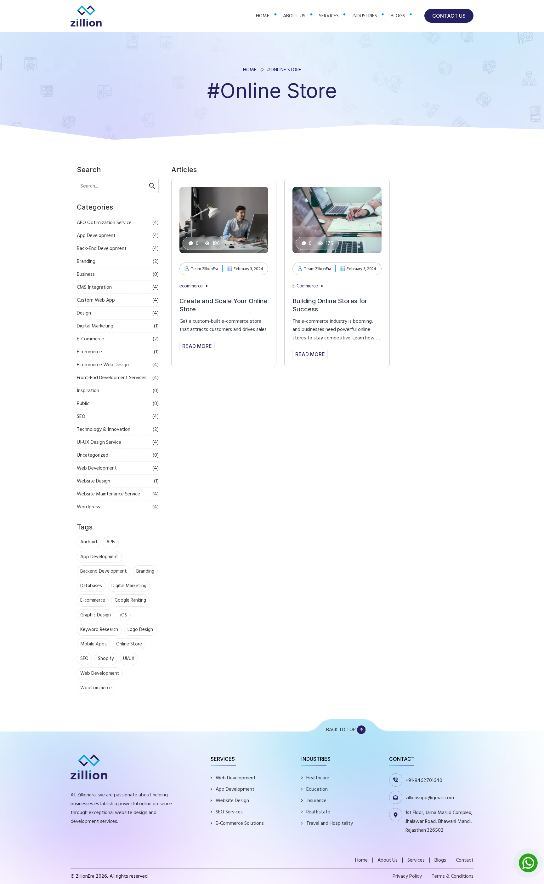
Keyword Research (99, 629)
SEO (81, 416)
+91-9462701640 (423, 780)
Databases (91, 585)
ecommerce (89, 351)
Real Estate (318, 811)
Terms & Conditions (452, 876)
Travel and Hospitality (329, 823)
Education (317, 789)
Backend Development (103, 571)
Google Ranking (130, 600)
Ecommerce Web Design (103, 364)
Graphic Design (95, 615)
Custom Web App (96, 300)
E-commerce (92, 600)
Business (86, 274)
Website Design (93, 480)
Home (262, 15)
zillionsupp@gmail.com (429, 797)
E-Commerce (90, 338)
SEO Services (229, 811)
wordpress (88, 506)
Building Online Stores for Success (329, 305)
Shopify (106, 658)
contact (464, 860)
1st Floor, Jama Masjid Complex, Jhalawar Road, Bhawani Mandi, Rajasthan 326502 (439, 821)
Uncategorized (92, 455)
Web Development (97, 468)
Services (329, 15)
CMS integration (94, 287)
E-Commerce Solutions (240, 823)
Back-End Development (102, 248)
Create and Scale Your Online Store (223, 305)
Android (88, 542)
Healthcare (317, 777)
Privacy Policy (407, 876)
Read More (197, 346)
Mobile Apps (93, 644)
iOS (123, 615)
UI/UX (128, 658)
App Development (96, 235)
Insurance (316, 800)
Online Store (129, 644)
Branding (86, 261)
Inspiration (88, 390)
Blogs (398, 15)
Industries (364, 15)
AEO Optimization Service (104, 222)
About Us (294, 15)
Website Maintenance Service (108, 493)
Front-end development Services (111, 377)
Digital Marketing (95, 325)
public (83, 403)
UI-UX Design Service (99, 442)
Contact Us (449, 16)
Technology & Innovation (103, 429)
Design (84, 312)
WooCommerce (96, 688)
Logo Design (140, 629)
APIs (110, 542)
